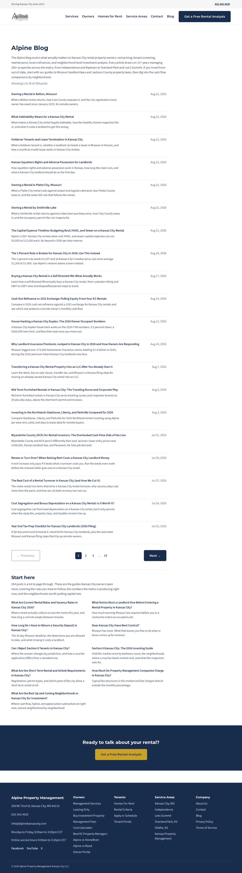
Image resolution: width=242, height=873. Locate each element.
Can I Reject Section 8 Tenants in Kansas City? (40, 648)
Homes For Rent (124, 803)
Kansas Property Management (165, 836)
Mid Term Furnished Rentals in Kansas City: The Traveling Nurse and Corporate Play (64, 390)
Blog (170, 16)
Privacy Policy (204, 822)
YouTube (32, 848)
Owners (88, 16)
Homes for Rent (110, 16)
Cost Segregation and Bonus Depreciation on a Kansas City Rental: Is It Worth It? (62, 503)
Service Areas (136, 16)
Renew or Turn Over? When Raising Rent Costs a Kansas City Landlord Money (60, 458)
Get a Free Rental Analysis (204, 16)
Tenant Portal (122, 822)
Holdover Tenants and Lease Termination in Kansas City (47, 139)
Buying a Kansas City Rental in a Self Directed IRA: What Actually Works (56, 276)
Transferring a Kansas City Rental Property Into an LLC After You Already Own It (62, 367)
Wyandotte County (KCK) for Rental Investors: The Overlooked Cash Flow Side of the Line (68, 435)
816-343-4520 (222, 4)
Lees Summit (163, 816)
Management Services (87, 803)
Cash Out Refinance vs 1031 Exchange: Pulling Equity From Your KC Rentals (59, 299)
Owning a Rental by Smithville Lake (33, 208)
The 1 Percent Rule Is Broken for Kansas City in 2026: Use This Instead (55, 253)
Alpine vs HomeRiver (86, 840)
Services (71, 16)
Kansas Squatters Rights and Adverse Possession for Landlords (51, 162)
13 (105, 555)
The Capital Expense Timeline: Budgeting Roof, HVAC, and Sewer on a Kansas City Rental (67, 230)
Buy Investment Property (88, 816)
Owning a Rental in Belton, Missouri (34, 94)
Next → (155, 555)
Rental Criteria (123, 810)
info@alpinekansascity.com (28, 824)
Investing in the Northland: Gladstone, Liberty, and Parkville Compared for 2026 (62, 412)
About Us (201, 803)
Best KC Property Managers (90, 834)
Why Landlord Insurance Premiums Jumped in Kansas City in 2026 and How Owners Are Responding (75, 344)
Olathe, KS (161, 828)
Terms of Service (206, 828)
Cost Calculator (82, 828)
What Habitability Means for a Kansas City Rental (42, 117)
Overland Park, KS (166, 822)
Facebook (17, 848)
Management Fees (84, 822)
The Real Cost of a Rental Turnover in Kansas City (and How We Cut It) (55, 481)
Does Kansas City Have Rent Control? (115, 625)
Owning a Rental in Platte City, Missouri (36, 185)
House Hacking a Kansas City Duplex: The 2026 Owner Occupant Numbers (58, 321)
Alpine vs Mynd (82, 846)
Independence (164, 810)
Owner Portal (81, 852)
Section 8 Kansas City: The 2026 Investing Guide (122, 648)
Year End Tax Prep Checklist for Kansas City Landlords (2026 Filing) (53, 526)
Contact (157, 16)
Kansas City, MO (165, 803)
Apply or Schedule (125, 816)
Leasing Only (81, 810)
